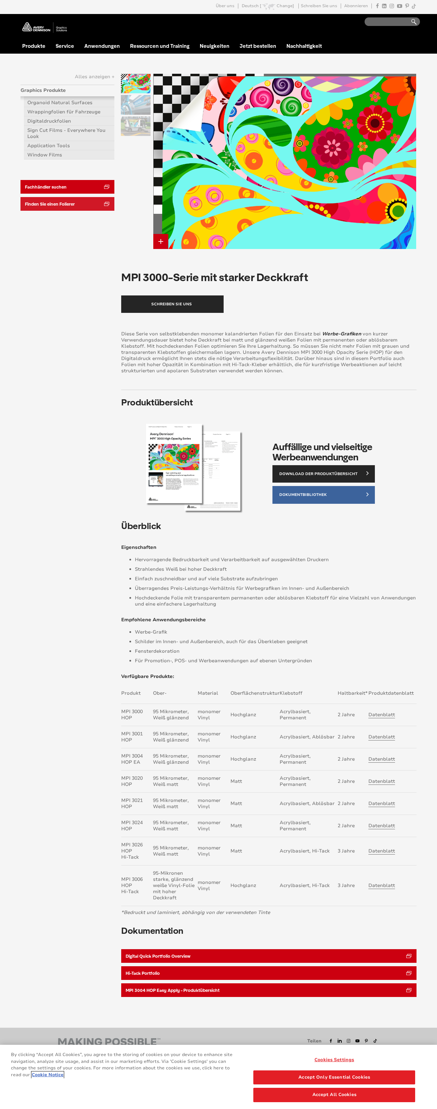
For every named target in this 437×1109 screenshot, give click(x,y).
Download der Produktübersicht (318, 473)
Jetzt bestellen (258, 46)
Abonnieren (356, 6)
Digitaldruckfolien (49, 121)
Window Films (44, 155)
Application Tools (48, 145)
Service (65, 46)
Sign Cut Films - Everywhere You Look (66, 133)
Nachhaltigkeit (304, 46)
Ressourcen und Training (159, 46)
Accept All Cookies (334, 1095)
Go (410, 22)
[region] (218, 1077)
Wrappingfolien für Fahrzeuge (63, 112)
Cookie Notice (48, 1075)
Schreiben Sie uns (319, 6)
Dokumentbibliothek (303, 494)
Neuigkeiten (214, 46)
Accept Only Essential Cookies (334, 1077)
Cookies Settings (334, 1060)
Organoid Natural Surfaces (60, 102)
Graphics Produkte (43, 90)
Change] (285, 6)
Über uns (225, 6)
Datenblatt (381, 714)
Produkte (33, 46)
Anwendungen (102, 46)
